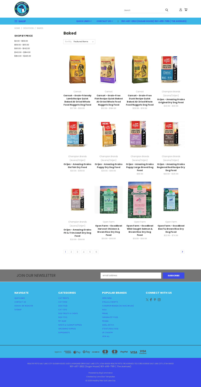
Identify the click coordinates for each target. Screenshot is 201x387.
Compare (76, 69)
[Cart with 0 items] (185, 9)
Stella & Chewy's (110, 302)
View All (105, 336)
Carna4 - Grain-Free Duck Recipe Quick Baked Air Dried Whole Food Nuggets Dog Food (139, 100)
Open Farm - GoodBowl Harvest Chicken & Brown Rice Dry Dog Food (108, 230)
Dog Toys (62, 317)
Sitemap (17, 309)
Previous (193, 377)
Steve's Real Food (110, 328)
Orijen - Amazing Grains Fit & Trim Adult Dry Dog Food (77, 232)
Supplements (64, 332)
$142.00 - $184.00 (22, 52)
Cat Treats (63, 298)
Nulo (104, 309)
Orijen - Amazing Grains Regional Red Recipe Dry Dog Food (171, 167)
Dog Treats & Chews (68, 313)
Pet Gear (62, 321)
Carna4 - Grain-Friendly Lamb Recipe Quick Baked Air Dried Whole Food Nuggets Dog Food (77, 100)
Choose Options (77, 74)
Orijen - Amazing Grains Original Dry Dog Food (171, 101)
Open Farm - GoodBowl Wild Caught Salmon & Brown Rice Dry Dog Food (139, 230)
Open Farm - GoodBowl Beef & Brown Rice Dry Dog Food (171, 228)
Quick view (77, 63)
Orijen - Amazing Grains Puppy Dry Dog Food (108, 166)
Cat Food (62, 302)
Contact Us (104, 21)
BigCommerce (105, 373)
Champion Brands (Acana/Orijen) (118, 306)
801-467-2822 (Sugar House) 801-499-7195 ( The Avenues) (154, 21)
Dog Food (62, 306)
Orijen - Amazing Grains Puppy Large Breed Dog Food (140, 167)
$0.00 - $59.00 (21, 41)
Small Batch (108, 325)
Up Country (107, 332)
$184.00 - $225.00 (22, 56)
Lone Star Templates (106, 376)
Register (29, 306)
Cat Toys (62, 309)
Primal (105, 313)
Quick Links (83, 21)
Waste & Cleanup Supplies (70, 325)
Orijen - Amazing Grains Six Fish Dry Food (77, 166)
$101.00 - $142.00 (22, 48)
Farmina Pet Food (110, 317)
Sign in (17, 306)
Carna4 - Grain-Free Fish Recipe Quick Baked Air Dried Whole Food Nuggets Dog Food (109, 100)
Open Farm (107, 298)
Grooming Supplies (67, 328)
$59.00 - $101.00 (21, 44)
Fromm (105, 321)
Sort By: (68, 41)
